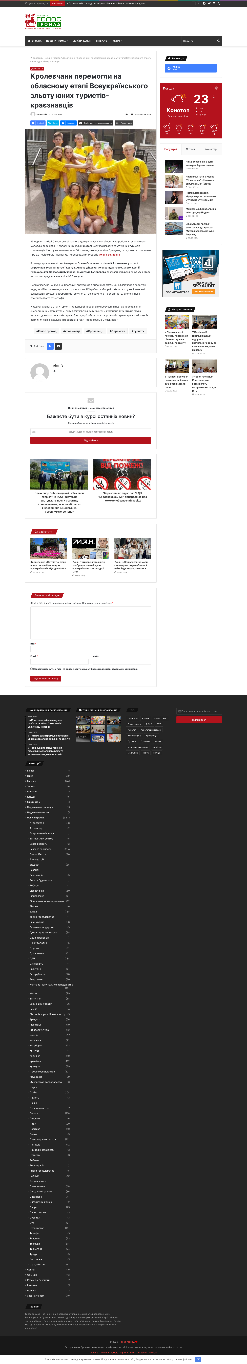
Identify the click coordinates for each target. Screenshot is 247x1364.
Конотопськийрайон (151, 730)
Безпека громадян (40, 849)
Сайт (96, 656)
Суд (32, 1222)
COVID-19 (132, 718)
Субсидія (35, 1217)
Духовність (36, 963)
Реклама (32, 1285)
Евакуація (35, 968)
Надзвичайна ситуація (40, 807)
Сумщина (145, 741)
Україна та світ (82, 41)
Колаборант (37, 1045)
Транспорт (36, 1248)
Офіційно (32, 1274)
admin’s (40, 114)
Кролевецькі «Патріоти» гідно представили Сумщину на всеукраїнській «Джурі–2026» (48, 565)
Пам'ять (34, 1097)
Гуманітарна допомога (43, 932)
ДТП (32, 958)
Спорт (33, 1207)
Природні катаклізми (42, 1149)
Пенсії (33, 1102)
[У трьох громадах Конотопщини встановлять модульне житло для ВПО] (204, 366)
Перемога (118, 331)
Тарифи (34, 1233)
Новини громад (56, 41)
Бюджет (34, 864)
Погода (34, 1113)
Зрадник (35, 1019)
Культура (35, 1066)
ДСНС (149, 724)
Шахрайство (37, 1264)
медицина (133, 752)
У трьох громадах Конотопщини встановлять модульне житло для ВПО (204, 383)
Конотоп (132, 730)
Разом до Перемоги (38, 1280)
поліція (156, 752)
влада (158, 741)
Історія (34, 1035)
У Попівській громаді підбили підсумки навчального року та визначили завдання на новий (116, 3)
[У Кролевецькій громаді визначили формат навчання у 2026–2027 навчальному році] (114, 738)
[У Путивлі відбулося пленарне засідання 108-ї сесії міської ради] (177, 366)
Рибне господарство (42, 1170)
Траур (33, 1254)
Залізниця (35, 998)
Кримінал (35, 1061)
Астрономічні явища (42, 833)
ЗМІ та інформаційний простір (48, 1014)
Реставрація (37, 1165)
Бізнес (30, 770)
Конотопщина (134, 735)
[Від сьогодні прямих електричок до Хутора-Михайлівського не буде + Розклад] (174, 228)
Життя (33, 993)
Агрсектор (36, 828)
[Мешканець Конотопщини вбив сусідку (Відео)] (174, 213)
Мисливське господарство (46, 1082)
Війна (30, 776)
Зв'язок (31, 786)
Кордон (31, 796)
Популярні (170, 149)
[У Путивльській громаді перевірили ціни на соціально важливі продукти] (177, 322)
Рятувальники (38, 1181)
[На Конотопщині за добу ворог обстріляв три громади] (114, 729)
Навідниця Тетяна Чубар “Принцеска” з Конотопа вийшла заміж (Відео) (200, 180)
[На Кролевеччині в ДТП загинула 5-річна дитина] (174, 166)
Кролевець (95, 331)
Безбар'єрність (38, 843)
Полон (33, 1134)
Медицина (36, 1076)
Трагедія (35, 1243)
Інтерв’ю (101, 41)
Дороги (34, 948)
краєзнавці (72, 331)
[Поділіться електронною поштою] (58, 346)
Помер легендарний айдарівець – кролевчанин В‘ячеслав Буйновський (201, 196)
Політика (35, 1128)
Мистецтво (33, 802)
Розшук (34, 1175)
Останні (191, 149)
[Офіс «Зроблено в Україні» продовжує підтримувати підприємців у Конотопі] (98, 738)
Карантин (35, 1040)
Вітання (34, 906)
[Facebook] (50, 346)
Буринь (145, 718)
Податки (35, 1118)
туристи (139, 331)
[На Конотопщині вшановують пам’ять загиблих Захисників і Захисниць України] (83, 720)
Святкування (37, 1186)
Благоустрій (37, 859)
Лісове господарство (42, 1071)
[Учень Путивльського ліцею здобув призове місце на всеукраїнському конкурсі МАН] (90, 548)
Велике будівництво (41, 880)
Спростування (38, 1212)
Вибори (34, 885)
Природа (35, 1144)
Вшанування (37, 922)
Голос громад (47, 331)
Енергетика (37, 979)
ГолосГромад (160, 718)
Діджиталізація (38, 942)
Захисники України (41, 1003)
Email (34, 656)
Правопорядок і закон (43, 1139)
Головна (36, 41)
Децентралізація (39, 937)
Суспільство (37, 1228)
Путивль (35, 1155)
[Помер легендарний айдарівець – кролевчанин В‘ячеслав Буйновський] (174, 197)
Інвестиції (35, 1024)
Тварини (35, 1238)
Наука (33, 1087)
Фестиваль (36, 1259)
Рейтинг (34, 1160)
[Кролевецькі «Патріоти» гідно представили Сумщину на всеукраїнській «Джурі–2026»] (48, 548)
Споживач (36, 1196)
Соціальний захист (41, 1191)
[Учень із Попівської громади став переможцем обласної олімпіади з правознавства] (132, 548)
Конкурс (34, 1050)
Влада (33, 911)
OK (198, 1359)
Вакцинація (36, 875)
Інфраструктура (39, 1029)
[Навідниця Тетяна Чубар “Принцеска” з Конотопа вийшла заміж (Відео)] (174, 181)
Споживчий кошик (41, 1201)
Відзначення (37, 890)
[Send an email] (46, 114)
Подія (33, 1123)
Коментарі (211, 149)
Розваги (117, 41)
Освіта (33, 1092)
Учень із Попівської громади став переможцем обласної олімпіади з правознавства (131, 565)
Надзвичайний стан (38, 812)
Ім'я (33, 643)
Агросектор (37, 822)
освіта (145, 752)
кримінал (157, 747)
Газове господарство (42, 927)
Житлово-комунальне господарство (51, 984)
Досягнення (68, 58)
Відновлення (37, 895)
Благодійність (38, 854)
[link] (109, 254)
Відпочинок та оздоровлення (47, 901)
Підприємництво (40, 1108)
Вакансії (34, 869)
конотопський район (138, 747)
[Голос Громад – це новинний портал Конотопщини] (43, 21)
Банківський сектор (41, 838)
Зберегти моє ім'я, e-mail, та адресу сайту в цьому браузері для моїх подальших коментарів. (85, 669)
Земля (33, 1009)
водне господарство (42, 916)
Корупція (35, 1055)
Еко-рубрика (37, 974)
